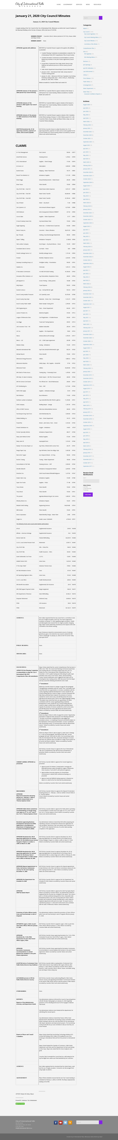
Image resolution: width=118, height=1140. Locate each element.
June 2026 (85, 111)
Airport (85, 28)
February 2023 (87, 246)
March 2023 (86, 243)
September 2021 (87, 304)
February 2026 (87, 125)
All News (86, 486)
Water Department (88, 88)
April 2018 (85, 442)
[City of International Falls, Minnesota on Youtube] (60, 1123)
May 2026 (85, 115)
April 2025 (85, 158)
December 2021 (87, 294)
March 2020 (86, 365)
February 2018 (87, 449)
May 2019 (85, 398)
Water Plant (86, 92)
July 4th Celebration (88, 68)
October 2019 (86, 381)
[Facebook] (56, 1123)
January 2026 (86, 128)
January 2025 (86, 169)
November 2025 (87, 135)
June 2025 (85, 152)
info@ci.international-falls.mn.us (24, 1128)
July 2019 (85, 392)
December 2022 (87, 253)
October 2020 (86, 341)
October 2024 (86, 179)
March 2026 (86, 121)
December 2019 (87, 375)
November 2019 (87, 378)
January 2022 (86, 290)
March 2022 (86, 283)
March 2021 (86, 324)
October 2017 (86, 463)
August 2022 (86, 267)
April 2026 (85, 118)
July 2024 (85, 189)
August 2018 (86, 429)
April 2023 (85, 240)
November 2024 (87, 175)
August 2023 (86, 226)
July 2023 (85, 229)
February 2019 (87, 408)
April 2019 (85, 402)
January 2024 (86, 209)
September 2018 (87, 425)
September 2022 (87, 263)
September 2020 (87, 344)
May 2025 (85, 155)
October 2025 (86, 138)
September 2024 (87, 182)
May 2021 (85, 317)
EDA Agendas (87, 54)
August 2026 (86, 104)
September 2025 (87, 142)
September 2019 (87, 385)
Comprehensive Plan (88, 48)
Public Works (86, 81)
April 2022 (85, 280)
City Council (86, 32)
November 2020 (87, 338)
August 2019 (86, 388)
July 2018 (85, 432)
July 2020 (85, 351)
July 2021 (85, 311)
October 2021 (86, 300)
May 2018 (85, 439)
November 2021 (87, 297)
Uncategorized (87, 85)
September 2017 (87, 466)
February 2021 (87, 327)
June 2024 (85, 192)
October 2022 (86, 260)
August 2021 (86, 307)
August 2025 (86, 145)
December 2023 (87, 213)
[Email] (65, 1123)
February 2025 (87, 165)
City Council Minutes (89, 40)
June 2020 (85, 354)
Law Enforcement (87, 71)
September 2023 (87, 223)
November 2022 (87, 256)
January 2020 (86, 371)
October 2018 (86, 422)
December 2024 (87, 172)
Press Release (87, 78)
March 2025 (86, 162)
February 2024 (87, 206)
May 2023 (85, 236)
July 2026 (85, 108)
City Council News (87, 488)
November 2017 (87, 459)
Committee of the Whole (90, 44)
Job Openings (86, 64)
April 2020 (85, 361)
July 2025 (85, 148)
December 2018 (87, 415)
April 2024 (85, 199)
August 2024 (86, 185)
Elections (85, 61)
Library (85, 75)
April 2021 (85, 321)
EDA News (86, 490)
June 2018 (85, 436)
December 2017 (87, 456)
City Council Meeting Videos (91, 37)
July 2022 (85, 270)
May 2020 (85, 358)
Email (84, 477)
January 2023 (86, 250)
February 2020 (87, 368)
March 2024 (86, 202)
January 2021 (86, 331)
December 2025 (87, 131)
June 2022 (85, 273)
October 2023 (86, 219)
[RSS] (70, 1123)
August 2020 (86, 348)
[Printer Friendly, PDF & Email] (20, 1104)
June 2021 (85, 314)
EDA (84, 51)
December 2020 (87, 334)
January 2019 (86, 412)
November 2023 (87, 216)
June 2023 (85, 233)
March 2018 (86, 446)
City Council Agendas (89, 34)
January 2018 (86, 452)
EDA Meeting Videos (89, 57)
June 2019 (85, 395)
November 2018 (87, 419)
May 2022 (85, 277)
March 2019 (86, 405)
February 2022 (87, 287)
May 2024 (85, 196)
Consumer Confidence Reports (92, 94)
